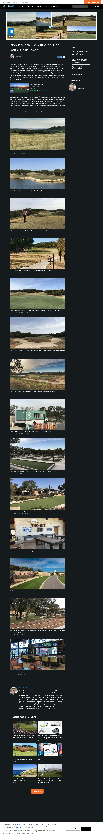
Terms (37, 824)
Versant (16, 824)
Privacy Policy (11, 826)
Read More (37, 791)
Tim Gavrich (81, 86)
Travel (45, 6)
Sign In (97, 6)
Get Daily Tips (54, 6)
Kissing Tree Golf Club (37, 84)
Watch (39, 6)
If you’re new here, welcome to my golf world (80, 73)
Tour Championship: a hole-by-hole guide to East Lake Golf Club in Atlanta (80, 53)
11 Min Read (20, 731)
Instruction (31, 6)
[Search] (74, 6)
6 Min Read (45, 731)
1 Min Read (45, 754)
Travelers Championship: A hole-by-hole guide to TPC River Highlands (23, 736)
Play (23, 6)
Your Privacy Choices (73, 829)
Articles (14, 739)
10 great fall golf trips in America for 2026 (79, 67)
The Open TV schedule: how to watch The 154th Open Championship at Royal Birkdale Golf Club (49, 780)
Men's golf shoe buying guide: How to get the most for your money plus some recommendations (50, 737)
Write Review (44, 90)
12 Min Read (45, 775)
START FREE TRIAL (93, 2)
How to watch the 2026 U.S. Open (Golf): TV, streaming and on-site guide (25, 759)
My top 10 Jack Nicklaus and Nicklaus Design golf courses (24, 779)
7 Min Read (20, 775)
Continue (86, 829)
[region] (51, 829)
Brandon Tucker (25, 688)
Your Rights (19, 827)
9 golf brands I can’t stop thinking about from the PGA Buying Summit (80, 60)
